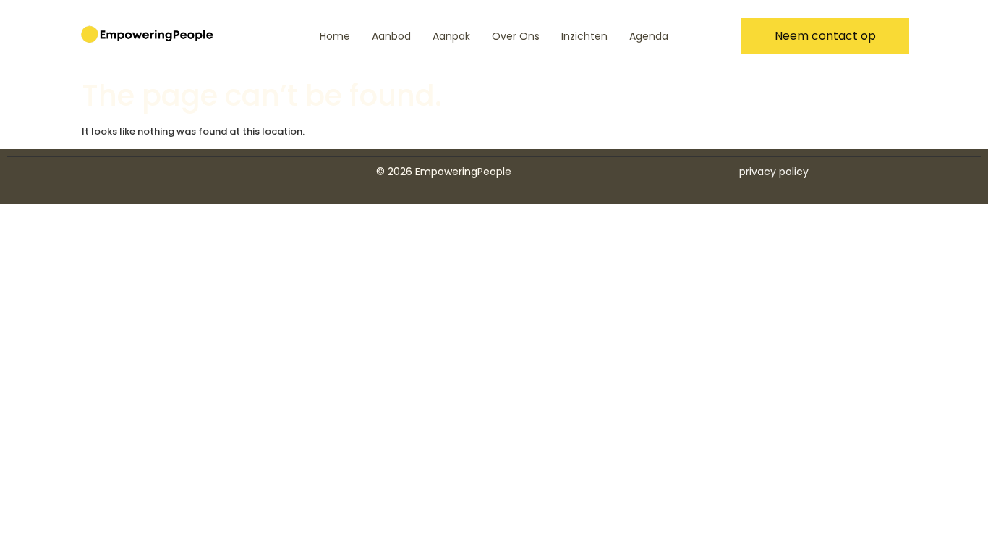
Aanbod (391, 36)
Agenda (648, 36)
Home (335, 36)
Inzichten (584, 36)
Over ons (516, 36)
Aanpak (451, 36)
